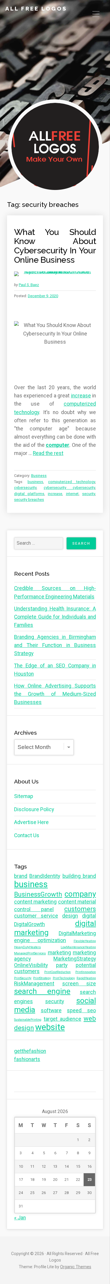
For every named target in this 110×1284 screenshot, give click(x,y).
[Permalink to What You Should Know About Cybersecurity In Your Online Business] (55, 273)
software (51, 1010)
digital (89, 916)
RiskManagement (34, 984)
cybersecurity (25, 487)
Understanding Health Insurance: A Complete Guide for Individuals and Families (55, 617)
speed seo (81, 1010)
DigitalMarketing (77, 933)
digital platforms (29, 494)
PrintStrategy (42, 978)
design (70, 916)
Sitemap (23, 796)
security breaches (29, 499)
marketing (59, 953)
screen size (79, 984)
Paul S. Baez (29, 285)
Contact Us (26, 835)
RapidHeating (86, 978)
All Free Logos (36, 8)
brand (20, 876)
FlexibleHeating (85, 941)
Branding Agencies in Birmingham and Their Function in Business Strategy (55, 645)
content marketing (35, 902)
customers (80, 909)
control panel (34, 909)
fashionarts (27, 1059)
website (50, 1027)
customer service (36, 916)
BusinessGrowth (38, 894)
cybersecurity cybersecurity (69, 487)
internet (72, 494)
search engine (42, 991)
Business (39, 475)
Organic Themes (75, 1266)
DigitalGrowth (29, 924)
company (80, 894)
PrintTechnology (64, 978)
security (88, 494)
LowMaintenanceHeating (78, 947)
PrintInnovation (85, 972)
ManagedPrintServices (30, 953)
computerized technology (71, 482)
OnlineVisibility (31, 965)
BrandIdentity (44, 876)
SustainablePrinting (27, 1020)
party (61, 965)
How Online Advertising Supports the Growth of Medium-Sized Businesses (55, 694)
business (35, 482)
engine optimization (40, 940)
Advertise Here (31, 822)
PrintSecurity (22, 978)
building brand (79, 876)
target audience (62, 1019)
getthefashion (30, 1051)
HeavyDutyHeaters (27, 947)
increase (81, 396)
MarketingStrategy (74, 959)
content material (77, 902)
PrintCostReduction (57, 972)
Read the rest (48, 453)
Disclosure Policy (34, 809)
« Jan (20, 1218)
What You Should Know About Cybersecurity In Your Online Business (55, 246)
